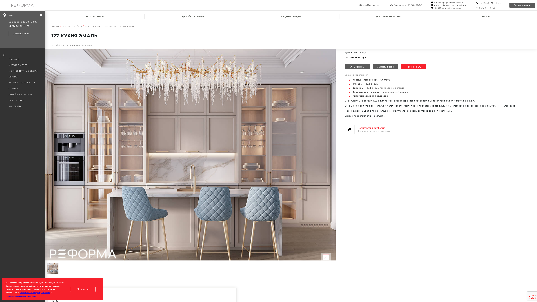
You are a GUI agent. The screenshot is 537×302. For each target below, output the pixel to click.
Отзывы (486, 16)
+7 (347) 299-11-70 (490, 2)
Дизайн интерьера (193, 16)
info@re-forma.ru (372, 5)
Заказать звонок (522, 5)
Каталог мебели (96, 16)
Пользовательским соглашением (21, 296)
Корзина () (487, 7)
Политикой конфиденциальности (35, 293)
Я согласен (83, 289)
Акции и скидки (291, 16)
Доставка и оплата (388, 16)
